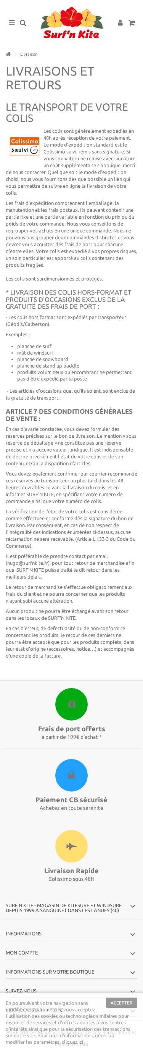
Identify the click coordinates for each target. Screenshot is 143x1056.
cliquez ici (72, 1042)
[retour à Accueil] (8, 54)
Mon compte (22, 952)
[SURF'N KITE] (71, 23)
